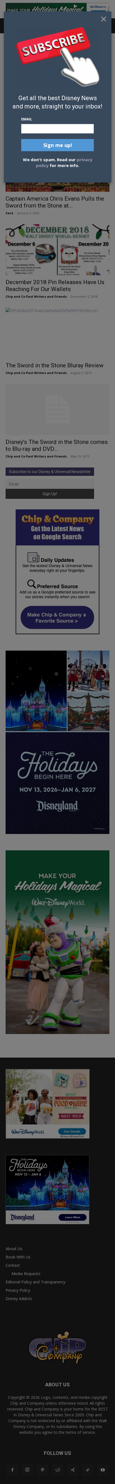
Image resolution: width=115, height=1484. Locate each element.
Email (26, 119)
